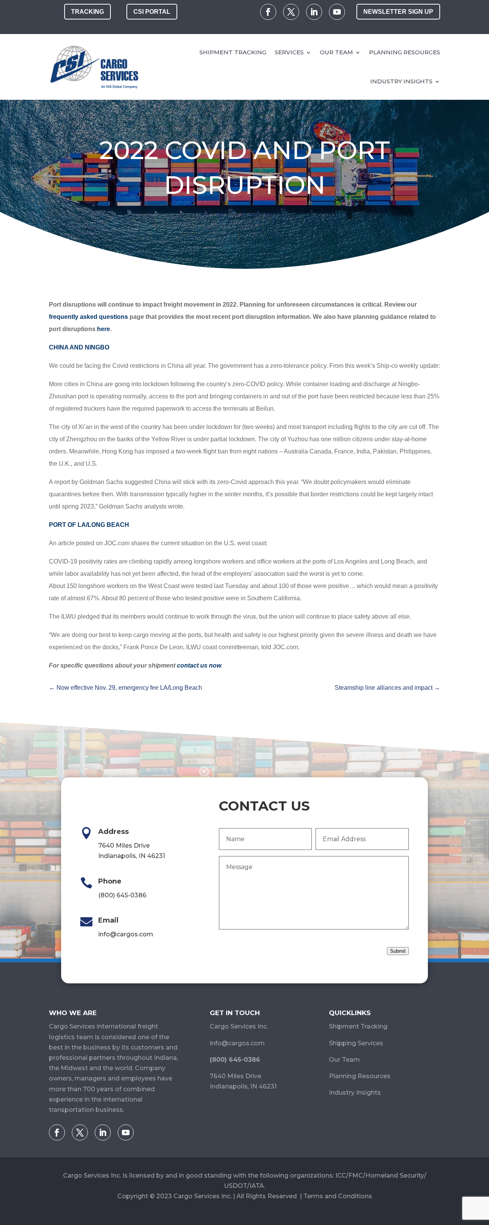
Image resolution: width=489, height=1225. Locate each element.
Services (289, 52)
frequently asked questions (88, 317)
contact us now (199, 665)
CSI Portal (151, 11)
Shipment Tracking (232, 52)
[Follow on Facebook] (268, 12)
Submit (398, 951)
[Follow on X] (291, 12)
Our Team (336, 52)
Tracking (87, 11)
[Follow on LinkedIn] (314, 12)
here (103, 329)
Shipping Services (356, 1043)
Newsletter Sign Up (398, 11)
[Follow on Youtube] (337, 12)
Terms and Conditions (337, 1196)
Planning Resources (404, 52)
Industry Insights (401, 81)
